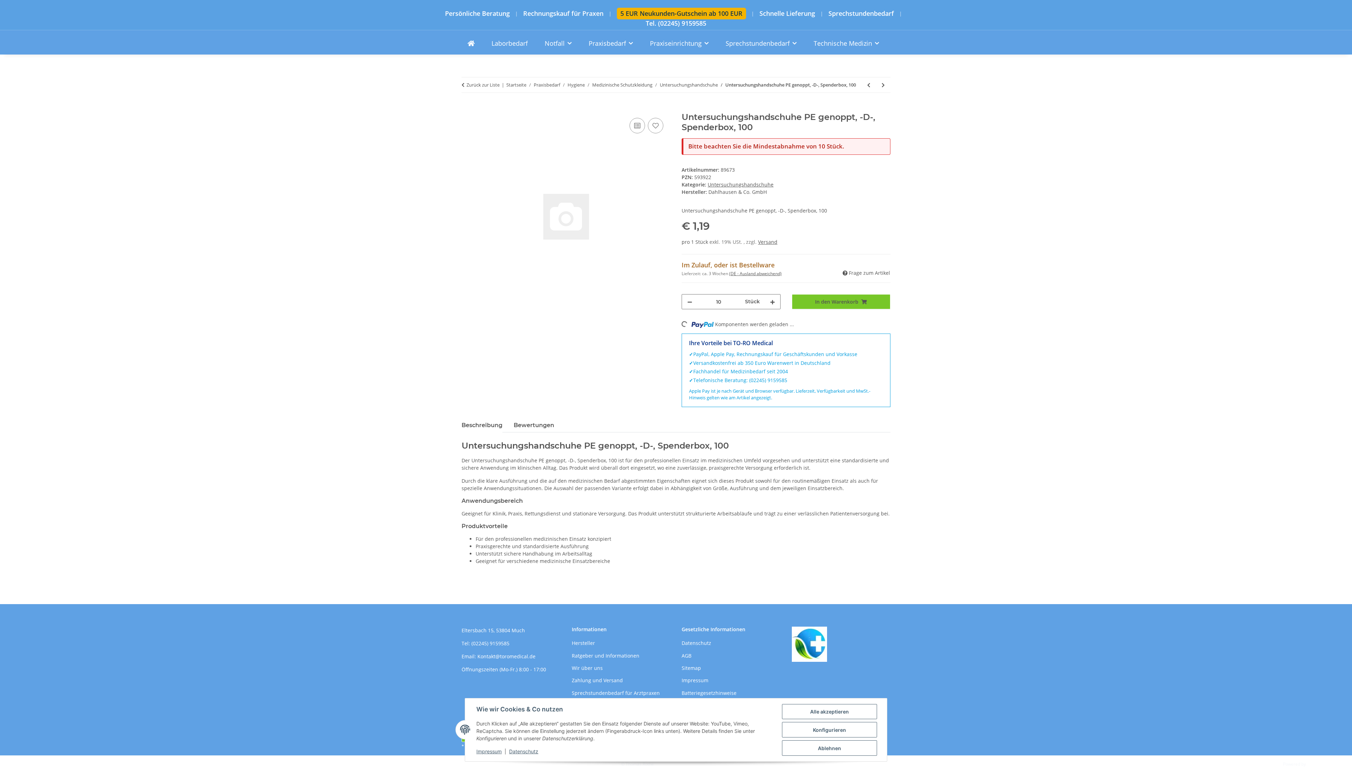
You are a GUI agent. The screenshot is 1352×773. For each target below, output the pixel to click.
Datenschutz (523, 751)
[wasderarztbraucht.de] (471, 43)
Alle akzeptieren (829, 712)
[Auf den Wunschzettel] (655, 125)
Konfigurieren (829, 730)
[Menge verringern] (689, 301)
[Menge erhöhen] (772, 301)
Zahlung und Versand (597, 680)
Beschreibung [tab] (482, 425)
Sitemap (691, 668)
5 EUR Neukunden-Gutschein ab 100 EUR (681, 13)
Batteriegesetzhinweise (709, 693)
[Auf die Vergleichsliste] (637, 125)
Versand (767, 242)
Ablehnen (829, 748)
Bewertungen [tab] (534, 425)
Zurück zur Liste (483, 85)
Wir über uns (587, 668)
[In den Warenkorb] (467, 108)
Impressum (489, 751)
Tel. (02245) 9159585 (676, 23)
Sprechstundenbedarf (861, 13)
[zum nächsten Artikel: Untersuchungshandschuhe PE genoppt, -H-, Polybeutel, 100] (883, 85)
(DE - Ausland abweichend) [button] (755, 274)
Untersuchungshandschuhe (741, 184)
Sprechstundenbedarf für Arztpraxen (616, 693)
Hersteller (583, 643)
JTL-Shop (1315, 764)
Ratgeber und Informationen (605, 655)
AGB (686, 655)
